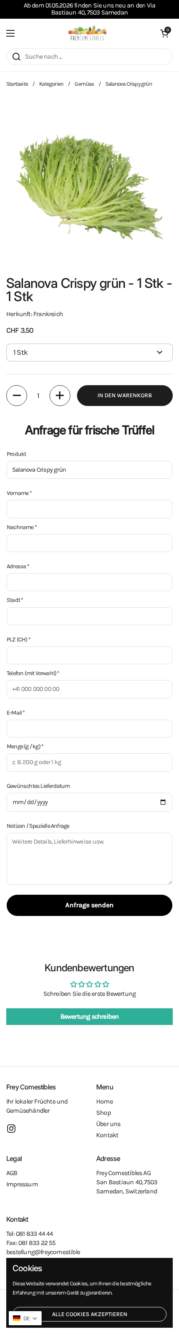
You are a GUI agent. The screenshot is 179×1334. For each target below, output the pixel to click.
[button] (164, 33)
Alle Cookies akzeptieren (89, 1314)
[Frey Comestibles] (87, 33)
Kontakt (107, 1135)
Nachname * (22, 527)
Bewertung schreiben (89, 1016)
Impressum (22, 1184)
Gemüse (84, 84)
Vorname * (19, 493)
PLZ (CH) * (18, 639)
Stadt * (15, 600)
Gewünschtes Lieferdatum (38, 786)
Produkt (16, 454)
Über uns (108, 1124)
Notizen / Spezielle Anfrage (38, 825)
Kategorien (51, 84)
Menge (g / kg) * (25, 746)
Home (104, 1101)
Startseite (17, 84)
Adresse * (18, 566)
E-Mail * (16, 712)
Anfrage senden (89, 905)
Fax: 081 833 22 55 (31, 1243)
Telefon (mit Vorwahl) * (33, 673)
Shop (103, 1112)
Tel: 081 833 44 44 (29, 1233)
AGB (11, 1173)
